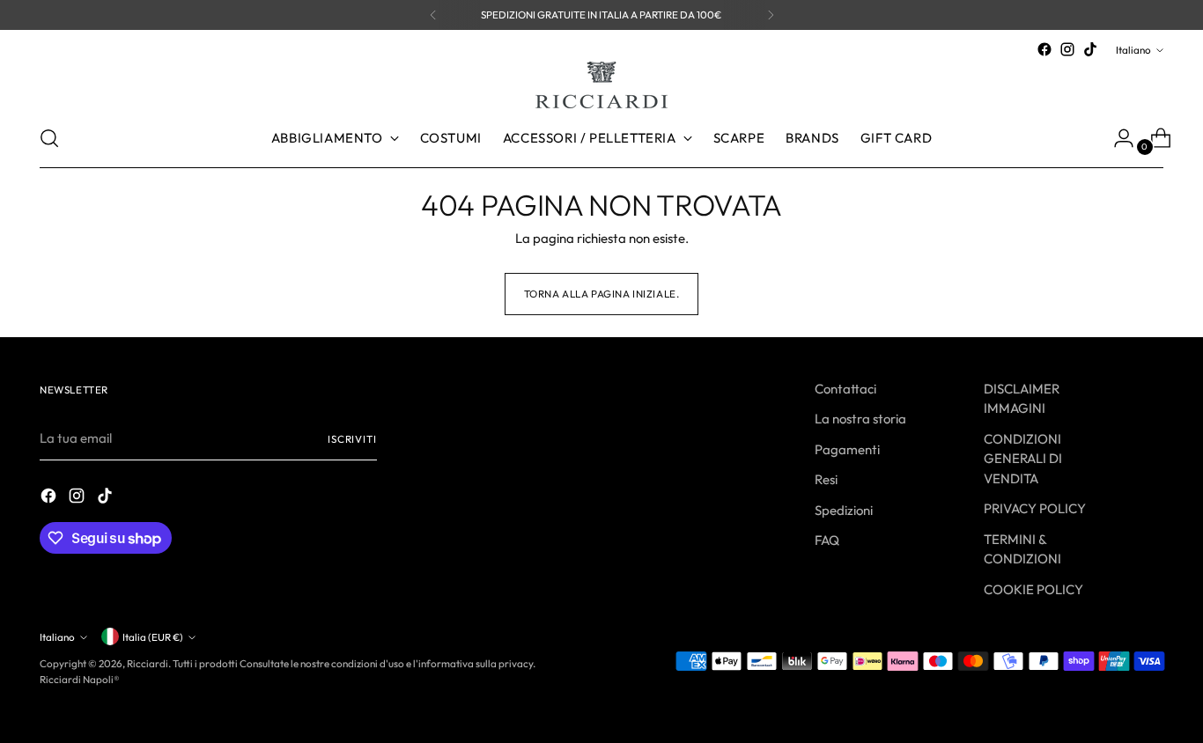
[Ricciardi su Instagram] (1067, 49)
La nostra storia (860, 418)
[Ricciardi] (601, 85)
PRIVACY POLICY (1035, 508)
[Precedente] (433, 15)
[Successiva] (770, 15)
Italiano (1133, 49)
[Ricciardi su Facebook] (1044, 49)
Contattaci (845, 388)
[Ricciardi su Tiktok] (1090, 49)
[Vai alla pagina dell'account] (1116, 138)
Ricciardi (147, 663)
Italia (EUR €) (152, 637)
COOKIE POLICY (1033, 589)
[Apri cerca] (49, 138)
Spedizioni (844, 510)
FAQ (827, 540)
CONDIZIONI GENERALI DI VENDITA (1023, 458)
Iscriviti (352, 438)
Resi (826, 479)
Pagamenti (847, 449)
